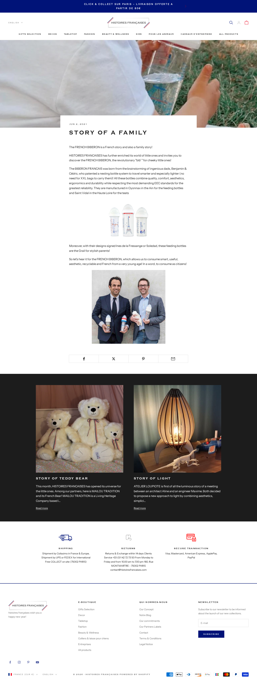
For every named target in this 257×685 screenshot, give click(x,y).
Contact (143, 632)
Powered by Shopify (135, 674)
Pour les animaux (161, 34)
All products (228, 34)
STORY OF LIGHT (152, 478)
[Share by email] (173, 359)
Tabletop (70, 34)
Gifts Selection (30, 34)
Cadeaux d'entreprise (196, 34)
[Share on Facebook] (84, 359)
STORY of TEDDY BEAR (62, 478)
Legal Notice (146, 644)
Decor (52, 34)
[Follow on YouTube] (37, 662)
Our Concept (146, 609)
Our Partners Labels (150, 626)
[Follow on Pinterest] (28, 662)
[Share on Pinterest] (143, 359)
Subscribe (211, 634)
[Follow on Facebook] (10, 662)
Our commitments (149, 620)
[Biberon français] (128, 219)
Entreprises (84, 644)
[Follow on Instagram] (19, 662)
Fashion (89, 34)
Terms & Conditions (150, 638)
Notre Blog (145, 615)
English (13, 22)
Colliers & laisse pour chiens (93, 638)
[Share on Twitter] (113, 359)
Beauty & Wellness (115, 34)
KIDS (139, 34)
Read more (42, 508)
